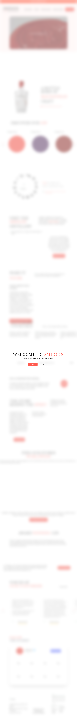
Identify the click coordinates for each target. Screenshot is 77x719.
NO (44, 364)
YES (33, 364)
